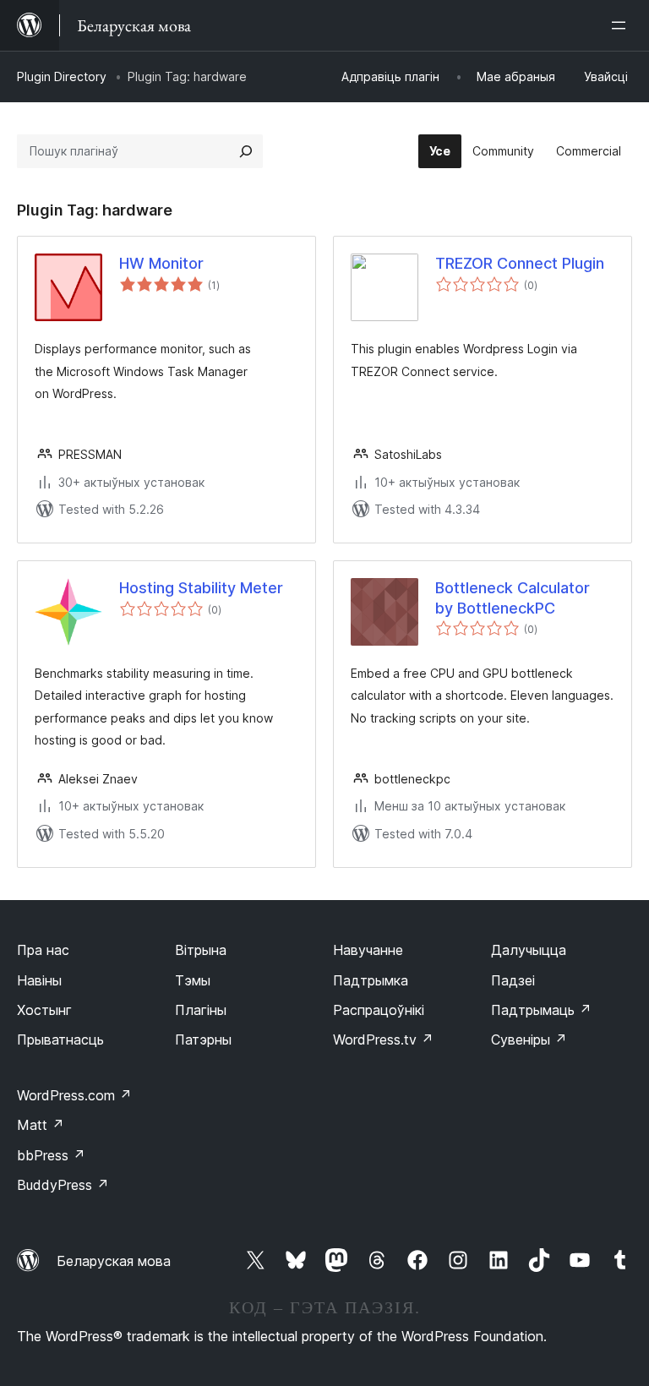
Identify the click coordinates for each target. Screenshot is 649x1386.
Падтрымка (370, 980)
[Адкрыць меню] (622, 25)
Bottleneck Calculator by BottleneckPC (512, 597)
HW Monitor (161, 263)
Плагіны (200, 1009)
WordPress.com (74, 1095)
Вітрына (200, 949)
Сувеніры (529, 1039)
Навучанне (368, 949)
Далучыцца (528, 949)
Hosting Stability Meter (201, 588)
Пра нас (43, 949)
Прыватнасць (60, 1039)
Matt (40, 1124)
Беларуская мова (114, 1260)
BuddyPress (63, 1184)
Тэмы (192, 980)
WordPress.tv (383, 1039)
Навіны (39, 980)
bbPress (51, 1155)
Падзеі (513, 980)
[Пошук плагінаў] (246, 151)
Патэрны (203, 1039)
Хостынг (44, 1009)
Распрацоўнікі (378, 1009)
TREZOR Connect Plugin (519, 263)
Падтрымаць (541, 1009)
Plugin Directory (61, 76)
